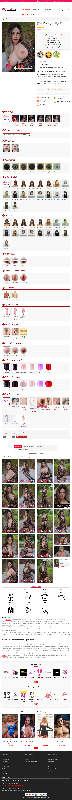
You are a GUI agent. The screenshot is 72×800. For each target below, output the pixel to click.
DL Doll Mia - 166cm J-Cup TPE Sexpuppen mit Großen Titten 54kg (62, 742)
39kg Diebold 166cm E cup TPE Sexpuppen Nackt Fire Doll (45, 742)
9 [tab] (26, 72)
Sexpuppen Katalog (29, 764)
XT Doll (8, 19)
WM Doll (29, 643)
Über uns (50, 757)
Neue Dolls (25, 14)
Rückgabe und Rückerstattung (55, 768)
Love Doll (4, 773)
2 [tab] (11, 72)
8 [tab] (24, 72)
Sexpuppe (20, 5)
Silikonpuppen (5, 761)
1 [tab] (9, 72)
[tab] (18, 446)
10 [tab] (28, 72)
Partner (50, 771)
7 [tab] (22, 72)
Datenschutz (51, 761)
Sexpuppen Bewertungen (31, 761)
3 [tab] (13, 72)
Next (33, 47)
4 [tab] (15, 72)
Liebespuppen (30, 5)
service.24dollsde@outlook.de (13, 785)
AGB (49, 766)
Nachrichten (28, 757)
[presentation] (35, 682)
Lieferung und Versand (53, 764)
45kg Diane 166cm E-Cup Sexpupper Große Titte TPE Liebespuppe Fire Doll (10, 742)
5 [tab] (17, 72)
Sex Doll (4, 768)
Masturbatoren (48, 9)
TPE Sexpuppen (5, 764)
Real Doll (4, 655)
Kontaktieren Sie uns (53, 759)
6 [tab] (19, 72)
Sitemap (27, 759)
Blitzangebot (26, 9)
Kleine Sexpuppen (6, 766)
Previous (3, 47)
